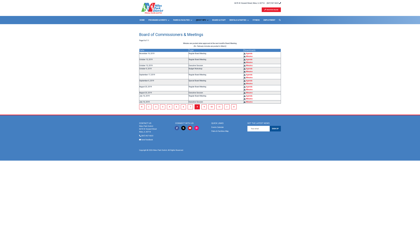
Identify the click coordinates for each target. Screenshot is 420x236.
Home (142, 20)
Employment (269, 20)
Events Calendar (217, 127)
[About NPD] (208, 20)
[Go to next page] (227, 106)
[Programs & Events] (169, 20)
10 (212, 107)
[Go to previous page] (148, 106)
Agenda (249, 53)
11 (219, 107)
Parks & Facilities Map (220, 131)
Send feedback (147, 140)
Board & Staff (219, 20)
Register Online (272, 10)
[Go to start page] (141, 106)
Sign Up (275, 129)
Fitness (256, 20)
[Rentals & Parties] (248, 20)
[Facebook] (177, 128)
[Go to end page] (234, 106)
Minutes (249, 56)
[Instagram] (196, 128)
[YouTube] (190, 128)
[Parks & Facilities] (192, 20)
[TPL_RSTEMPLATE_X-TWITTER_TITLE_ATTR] (183, 128)
